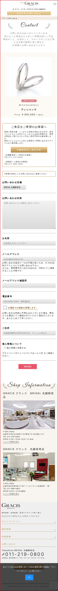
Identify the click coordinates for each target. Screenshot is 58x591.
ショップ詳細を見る (11, 442)
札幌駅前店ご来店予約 (29, 149)
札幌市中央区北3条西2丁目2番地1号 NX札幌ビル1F (23, 434)
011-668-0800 (16, 164)
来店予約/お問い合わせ (29, 13)
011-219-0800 (24, 9)
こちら (38, 353)
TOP (3, 18)
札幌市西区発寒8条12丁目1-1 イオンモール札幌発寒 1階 (26, 486)
